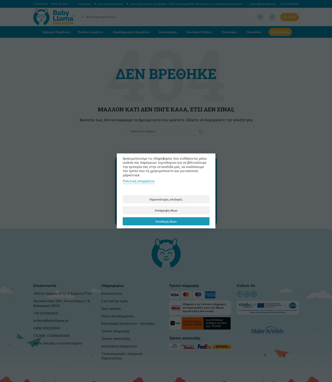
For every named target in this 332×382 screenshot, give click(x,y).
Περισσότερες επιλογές (166, 199)
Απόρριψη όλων (166, 210)
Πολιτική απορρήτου (139, 181)
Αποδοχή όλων (166, 221)
